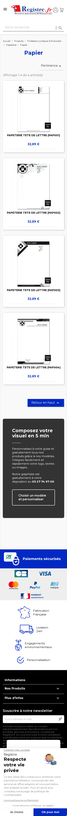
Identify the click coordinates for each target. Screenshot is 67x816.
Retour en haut (45, 403)
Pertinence (51, 66)
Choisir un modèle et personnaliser (32, 497)
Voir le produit (33, 111)
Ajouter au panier (33, 122)
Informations (15, 680)
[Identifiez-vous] (55, 10)
